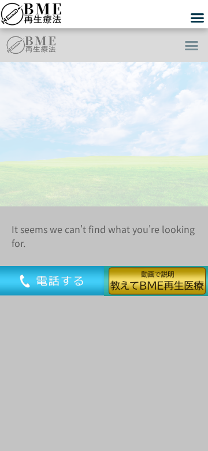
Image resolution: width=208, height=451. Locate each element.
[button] (192, 45)
